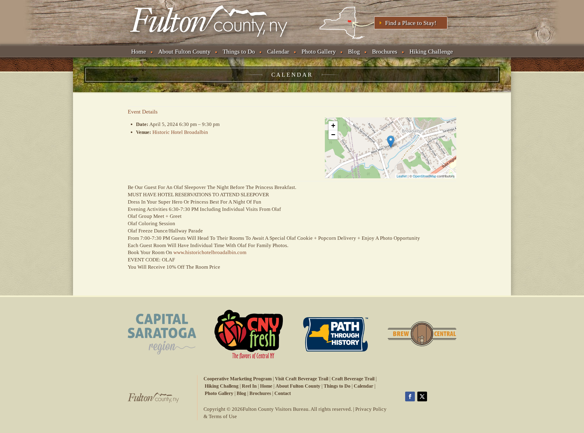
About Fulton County (184, 51)
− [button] (333, 134)
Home (138, 51)
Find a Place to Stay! (410, 22)
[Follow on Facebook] (410, 396)
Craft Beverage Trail (353, 378)
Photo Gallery (318, 51)
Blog (354, 51)
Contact (282, 393)
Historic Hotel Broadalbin (180, 132)
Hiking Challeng (221, 386)
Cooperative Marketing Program (237, 378)
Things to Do (239, 51)
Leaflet (402, 175)
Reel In (249, 386)
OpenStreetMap (424, 175)
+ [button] (333, 125)
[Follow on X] (422, 396)
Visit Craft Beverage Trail (301, 378)
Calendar (278, 51)
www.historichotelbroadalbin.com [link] (209, 252)
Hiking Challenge (431, 51)
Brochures (384, 51)
